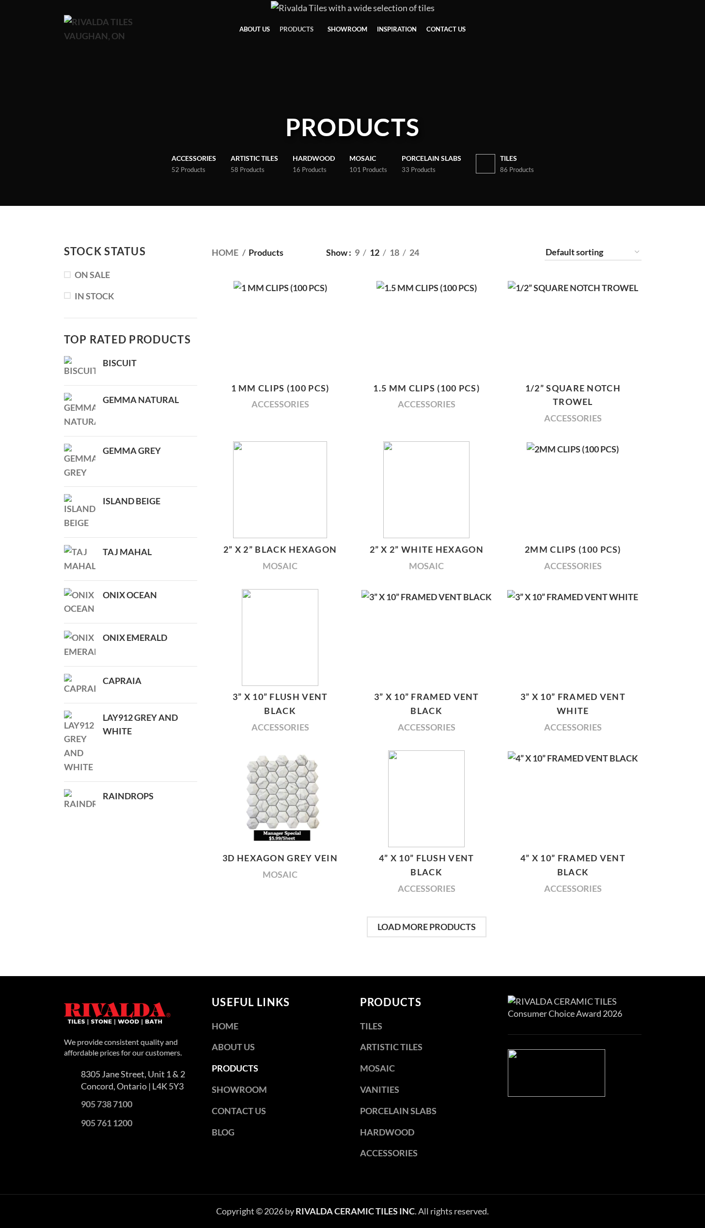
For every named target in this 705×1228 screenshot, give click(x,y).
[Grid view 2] (458, 253)
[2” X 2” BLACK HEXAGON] (280, 489)
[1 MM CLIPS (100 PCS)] (280, 328)
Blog (223, 1132)
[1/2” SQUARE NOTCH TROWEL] (572, 328)
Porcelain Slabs (398, 1110)
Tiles (371, 1026)
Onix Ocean (130, 595)
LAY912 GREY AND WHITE (140, 724)
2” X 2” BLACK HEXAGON (280, 549)
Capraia (122, 680)
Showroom (239, 1089)
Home (226, 252)
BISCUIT (120, 363)
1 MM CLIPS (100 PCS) (280, 388)
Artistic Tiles (391, 1046)
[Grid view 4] (509, 253)
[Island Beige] (79, 512)
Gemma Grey (132, 450)
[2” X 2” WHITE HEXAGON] (426, 489)
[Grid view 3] (483, 253)
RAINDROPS (128, 796)
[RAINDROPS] (79, 800)
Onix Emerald (135, 637)
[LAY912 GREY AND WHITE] (79, 742)
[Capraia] (79, 685)
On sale (92, 274)
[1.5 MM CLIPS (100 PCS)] (426, 328)
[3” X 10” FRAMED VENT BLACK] (426, 637)
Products (235, 1068)
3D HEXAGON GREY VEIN (280, 858)
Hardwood (387, 1132)
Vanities (379, 1089)
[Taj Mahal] (79, 559)
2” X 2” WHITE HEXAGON (427, 549)
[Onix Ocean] (79, 602)
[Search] (637, 29)
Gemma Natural (141, 399)
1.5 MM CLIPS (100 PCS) (426, 388)
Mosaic (280, 565)
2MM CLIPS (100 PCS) (573, 549)
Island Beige (131, 501)
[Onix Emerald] (79, 645)
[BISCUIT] (79, 367)
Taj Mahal (127, 551)
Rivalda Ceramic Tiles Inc (355, 1211)
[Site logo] (117, 28)
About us (233, 1046)
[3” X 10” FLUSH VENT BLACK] (280, 637)
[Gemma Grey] (79, 462)
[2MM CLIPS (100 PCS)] (572, 489)
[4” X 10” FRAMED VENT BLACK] (572, 798)
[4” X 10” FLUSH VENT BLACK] (426, 798)
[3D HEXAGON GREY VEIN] (280, 798)
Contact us (239, 1110)
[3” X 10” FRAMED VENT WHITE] (572, 637)
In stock (94, 296)
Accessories (280, 404)
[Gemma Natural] (79, 411)
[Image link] (117, 1012)
